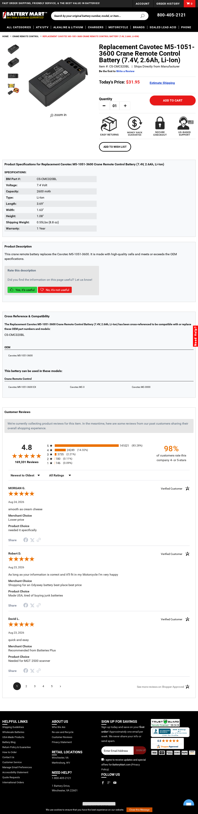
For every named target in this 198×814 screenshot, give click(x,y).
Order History (168, 3)
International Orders (13, 782)
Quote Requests (11, 777)
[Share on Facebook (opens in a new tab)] (25, 540)
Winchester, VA (60, 757)
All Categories (19, 27)
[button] (104, 106)
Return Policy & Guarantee (16, 747)
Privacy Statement (62, 742)
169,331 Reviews (26, 462)
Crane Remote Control (25, 36)
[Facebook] (102, 783)
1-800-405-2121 (61, 778)
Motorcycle (118, 27)
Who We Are (58, 727)
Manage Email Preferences (17, 767)
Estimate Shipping (162, 83)
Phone (186, 27)
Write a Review (125, 71)
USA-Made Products (13, 737)
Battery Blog (8, 742)
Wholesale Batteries (13, 732)
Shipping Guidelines (13, 727)
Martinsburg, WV (61, 762)
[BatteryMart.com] (25, 15)
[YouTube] (114, 783)
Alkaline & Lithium (68, 27)
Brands (139, 27)
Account (143, 3)
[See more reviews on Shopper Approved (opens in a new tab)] (39, 540)
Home (5, 36)
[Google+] (108, 783)
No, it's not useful (57, 290)
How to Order (9, 752)
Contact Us (8, 757)
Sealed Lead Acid (163, 27)
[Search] (141, 15)
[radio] (99, 445)
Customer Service (12, 762)
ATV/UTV (42, 27)
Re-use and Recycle (62, 732)
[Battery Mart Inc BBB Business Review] (170, 732)
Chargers (96, 27)
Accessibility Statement (15, 772)
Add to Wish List (115, 146)
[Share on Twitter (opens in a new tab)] (32, 540)
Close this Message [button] (139, 809)
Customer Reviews (62, 737)
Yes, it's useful (25, 290)
